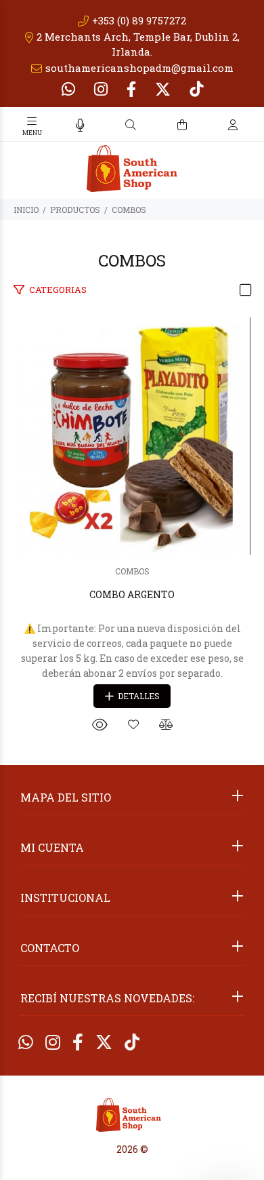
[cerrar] (250, 126)
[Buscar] (130, 125)
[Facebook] (131, 89)
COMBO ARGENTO (132, 594)
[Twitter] (162, 89)
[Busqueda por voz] (80, 125)
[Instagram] (100, 89)
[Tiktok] (195, 89)
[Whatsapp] (70, 89)
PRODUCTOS (75, 209)
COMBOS (129, 209)
